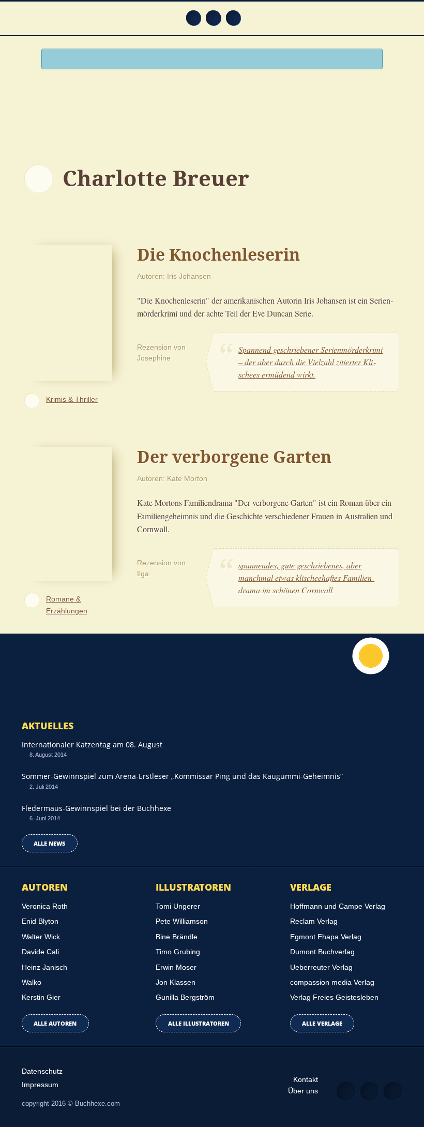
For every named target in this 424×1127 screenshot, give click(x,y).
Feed (193, 17)
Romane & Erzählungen (66, 605)
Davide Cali (40, 952)
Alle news (49, 843)
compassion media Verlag (332, 982)
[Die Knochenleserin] (68, 311)
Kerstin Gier (41, 997)
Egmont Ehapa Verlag (325, 937)
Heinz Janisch (44, 967)
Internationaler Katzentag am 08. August (92, 744)
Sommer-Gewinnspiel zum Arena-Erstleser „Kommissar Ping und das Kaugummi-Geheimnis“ (182, 776)
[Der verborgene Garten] (68, 512)
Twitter (233, 17)
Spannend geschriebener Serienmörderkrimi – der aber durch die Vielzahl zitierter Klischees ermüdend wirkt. (310, 362)
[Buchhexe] (212, 112)
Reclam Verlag (314, 921)
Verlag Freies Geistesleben (334, 997)
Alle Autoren (55, 1023)
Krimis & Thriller (72, 399)
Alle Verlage (322, 1023)
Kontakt (305, 1079)
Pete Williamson (182, 921)
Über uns (303, 1091)
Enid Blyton (40, 921)
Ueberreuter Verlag (321, 967)
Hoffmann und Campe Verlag (337, 906)
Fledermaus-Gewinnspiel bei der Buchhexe (96, 808)
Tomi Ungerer (178, 906)
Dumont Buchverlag (322, 952)
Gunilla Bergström (185, 997)
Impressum (40, 1084)
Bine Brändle (177, 937)
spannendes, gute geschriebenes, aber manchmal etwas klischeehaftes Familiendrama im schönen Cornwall (306, 577)
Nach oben (371, 656)
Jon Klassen (175, 982)
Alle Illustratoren (198, 1023)
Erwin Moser (176, 967)
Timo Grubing (178, 952)
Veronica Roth (45, 906)
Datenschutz (42, 1071)
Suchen (370, 60)
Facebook (213, 17)
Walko (31, 982)
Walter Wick (41, 937)
